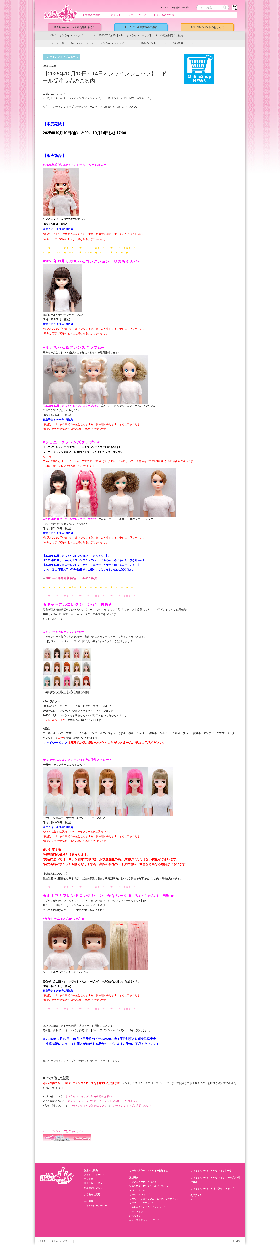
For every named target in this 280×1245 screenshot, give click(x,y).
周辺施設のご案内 (93, 1187)
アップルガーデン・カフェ (143, 1181)
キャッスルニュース (82, 43)
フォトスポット (137, 1211)
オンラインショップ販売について (88, 1105)
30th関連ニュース (183, 43)
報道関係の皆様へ (181, 7)
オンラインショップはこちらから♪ (63, 1131)
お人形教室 (135, 1215)
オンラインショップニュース (117, 43)
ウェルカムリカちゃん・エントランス (148, 1186)
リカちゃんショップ (139, 1194)
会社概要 (88, 1201)
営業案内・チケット (94, 1175)
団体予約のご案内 (93, 1183)
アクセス (88, 1179)
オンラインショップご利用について (131, 1105)
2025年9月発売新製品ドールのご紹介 (71, 578)
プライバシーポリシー (95, 1205)
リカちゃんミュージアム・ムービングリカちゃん (154, 1198)
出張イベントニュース (153, 43)
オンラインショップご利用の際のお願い (88, 1096)
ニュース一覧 (56, 43)
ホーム (165, 7)
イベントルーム (137, 1190)
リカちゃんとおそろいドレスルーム (147, 1207)
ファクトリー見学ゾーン (141, 1203)
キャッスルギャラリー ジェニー (145, 1220)
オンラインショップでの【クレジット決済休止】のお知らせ (104, 1101)
